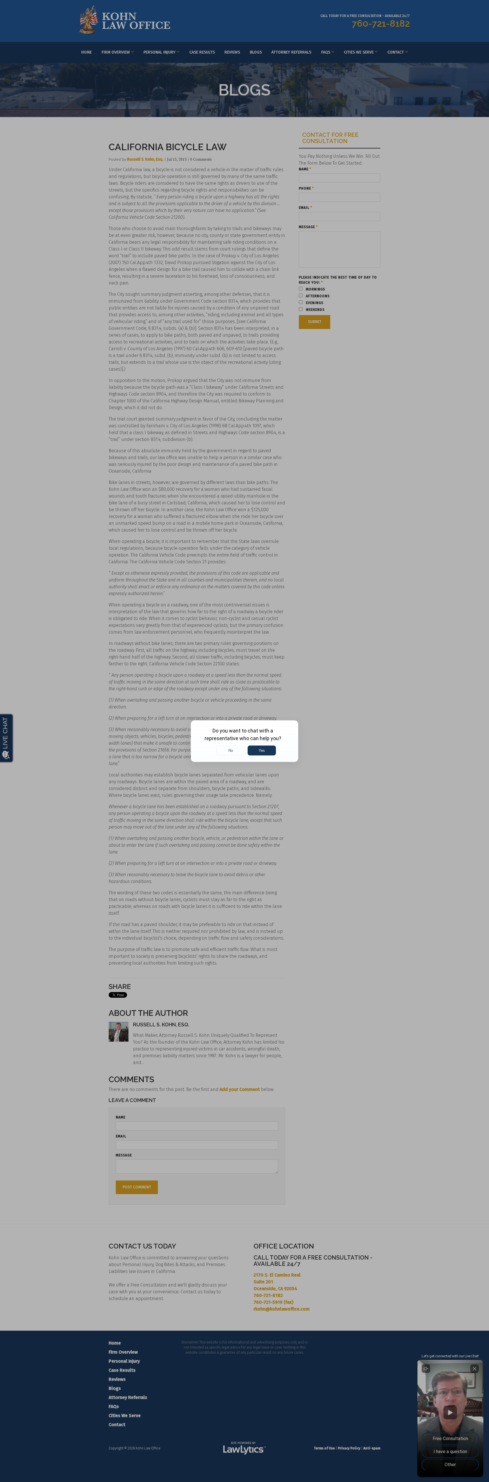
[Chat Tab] (244, 741)
